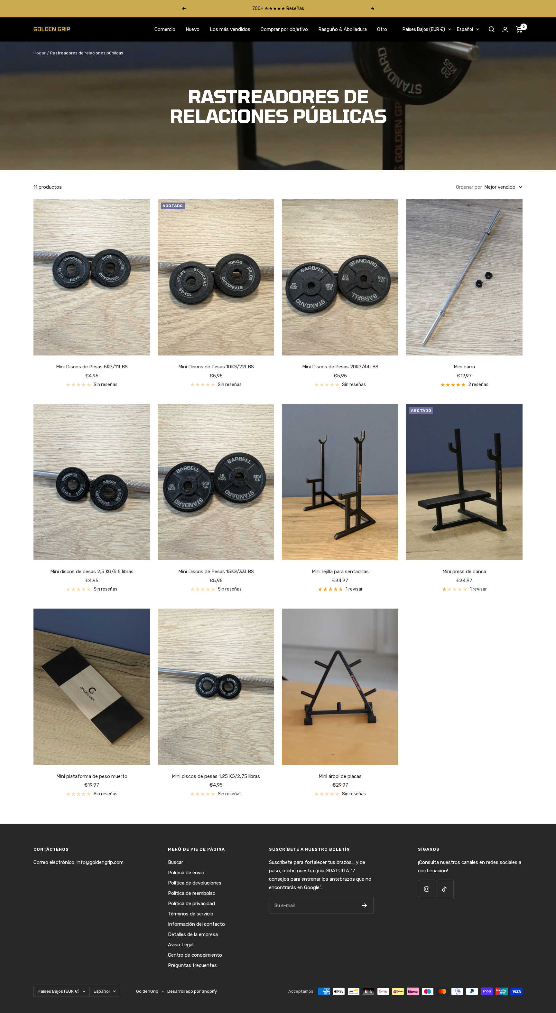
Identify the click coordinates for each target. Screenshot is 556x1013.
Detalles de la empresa (193, 934)
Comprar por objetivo (284, 29)
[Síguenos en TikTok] (444, 889)
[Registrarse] (364, 905)
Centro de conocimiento (195, 955)
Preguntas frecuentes (192, 965)
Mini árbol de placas (340, 776)
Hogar (39, 53)
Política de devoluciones (194, 883)
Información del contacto (196, 924)
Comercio (164, 29)
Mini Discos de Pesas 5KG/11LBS (92, 367)
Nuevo (192, 29)
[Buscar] (492, 29)
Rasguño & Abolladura (342, 29)
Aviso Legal (180, 945)
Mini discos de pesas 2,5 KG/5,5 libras (92, 571)
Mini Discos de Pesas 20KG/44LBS (340, 367)
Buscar (175, 862)
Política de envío (186, 873)
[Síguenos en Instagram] (427, 889)
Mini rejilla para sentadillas (340, 571)
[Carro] (519, 29)
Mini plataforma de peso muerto (91, 776)
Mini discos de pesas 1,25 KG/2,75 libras (216, 776)
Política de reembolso (192, 893)
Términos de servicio (190, 914)
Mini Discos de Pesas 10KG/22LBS (216, 367)
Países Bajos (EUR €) (424, 29)
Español (465, 29)
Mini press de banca (464, 571)
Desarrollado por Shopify (192, 991)
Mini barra (464, 367)
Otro (382, 29)
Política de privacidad (191, 903)
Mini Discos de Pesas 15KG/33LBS (216, 571)
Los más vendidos (230, 29)
